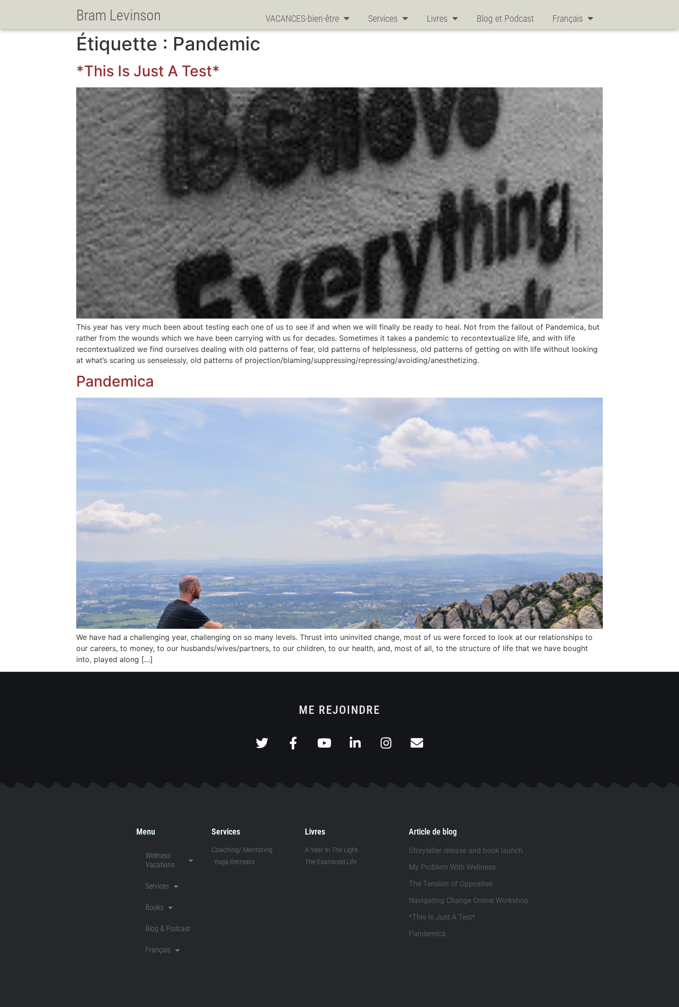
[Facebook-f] (293, 743)
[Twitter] (262, 743)
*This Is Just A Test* (148, 71)
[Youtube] (324, 743)
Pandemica (115, 381)
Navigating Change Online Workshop (468, 900)
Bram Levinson (118, 15)
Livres (437, 18)
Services (383, 18)
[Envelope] (417, 743)
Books (155, 907)
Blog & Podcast (168, 928)
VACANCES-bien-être (302, 18)
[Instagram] (386, 743)
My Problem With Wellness (452, 867)
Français (567, 18)
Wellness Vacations (160, 860)
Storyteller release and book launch (466, 850)
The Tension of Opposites (450, 883)
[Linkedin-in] (355, 743)
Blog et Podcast (505, 18)
